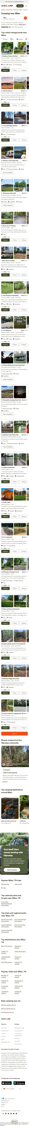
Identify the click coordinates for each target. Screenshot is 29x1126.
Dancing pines (13, 773)
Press (2, 1039)
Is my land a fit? (19, 1031)
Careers (3, 1036)
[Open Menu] (26, 5)
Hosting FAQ (18, 1044)
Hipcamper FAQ (5, 1042)
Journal (3, 1033)
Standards (17, 1041)
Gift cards (3, 1028)
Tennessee (15, 9)
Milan (20, 9)
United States (9, 9)
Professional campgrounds (18, 1034)
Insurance (17, 1038)
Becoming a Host (19, 1028)
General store (5, 1031)
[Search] (25, 18)
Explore (3, 9)
